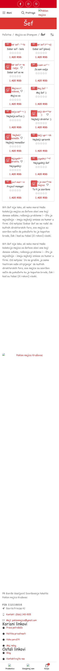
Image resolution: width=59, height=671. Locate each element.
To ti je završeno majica (41, 191)
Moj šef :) (41, 92)
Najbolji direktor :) (41, 119)
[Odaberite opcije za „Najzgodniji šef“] (34, 157)
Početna (6, 34)
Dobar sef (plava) (41, 49)
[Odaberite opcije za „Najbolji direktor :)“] (34, 113)
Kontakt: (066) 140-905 (18, 614)
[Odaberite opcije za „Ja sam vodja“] (34, 63)
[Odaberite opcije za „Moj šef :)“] (34, 87)
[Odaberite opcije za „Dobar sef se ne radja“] (8, 66)
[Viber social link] (36, 4)
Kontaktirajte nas (15, 658)
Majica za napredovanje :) (15, 97)
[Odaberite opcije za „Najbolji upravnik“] (34, 134)
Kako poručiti (13, 639)
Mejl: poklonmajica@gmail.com (21, 620)
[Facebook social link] (20, 4)
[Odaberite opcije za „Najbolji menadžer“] (8, 137)
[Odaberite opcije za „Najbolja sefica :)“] (8, 110)
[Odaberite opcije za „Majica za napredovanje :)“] (8, 90)
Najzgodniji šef (41, 163)
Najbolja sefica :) (15, 116)
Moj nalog (11, 645)
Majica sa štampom (26, 34)
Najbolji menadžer (15, 142)
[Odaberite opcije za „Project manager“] (8, 180)
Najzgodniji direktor (15, 168)
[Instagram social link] (28, 4)
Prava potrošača (14, 627)
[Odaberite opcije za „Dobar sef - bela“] (8, 43)
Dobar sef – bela (15, 49)
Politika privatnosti (16, 633)
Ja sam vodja (41, 69)
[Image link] (28, 472)
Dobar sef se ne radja (15, 74)
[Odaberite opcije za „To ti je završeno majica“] (34, 183)
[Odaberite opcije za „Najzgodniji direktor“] (8, 160)
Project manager (15, 186)
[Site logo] (46, 12)
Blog (8, 652)
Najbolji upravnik (41, 139)
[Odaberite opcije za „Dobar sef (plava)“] (34, 43)
